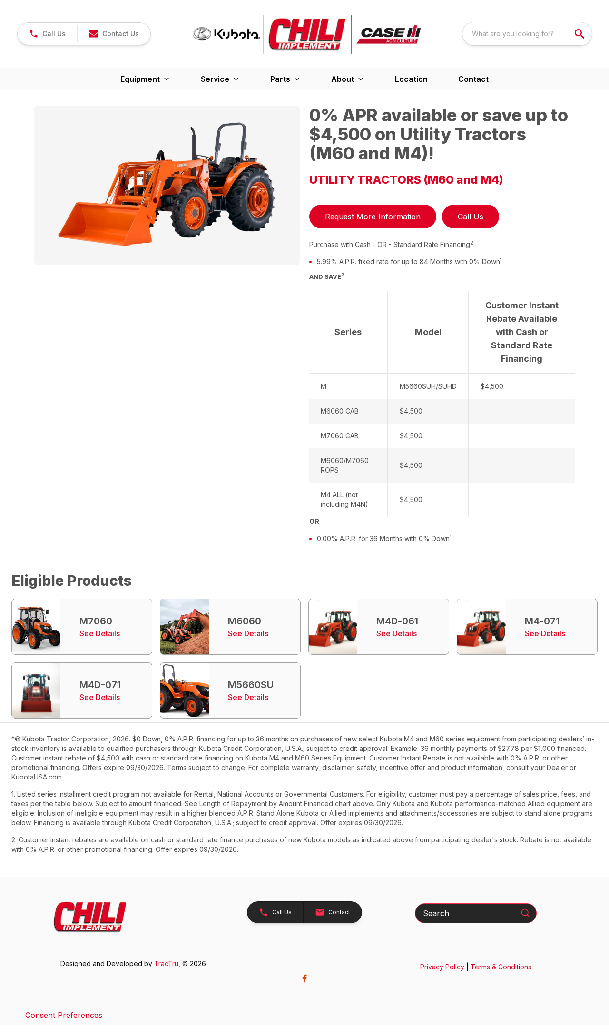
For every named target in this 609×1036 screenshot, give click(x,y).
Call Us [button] (470, 216)
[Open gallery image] (167, 185)
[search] (580, 34)
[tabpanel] (167, 187)
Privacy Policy (442, 967)
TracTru (166, 963)
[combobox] (527, 33)
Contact (473, 79)
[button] (47, 33)
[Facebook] (304, 978)
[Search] (525, 913)
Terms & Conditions (501, 967)
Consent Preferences (63, 1015)
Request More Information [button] (373, 216)
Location (411, 79)
